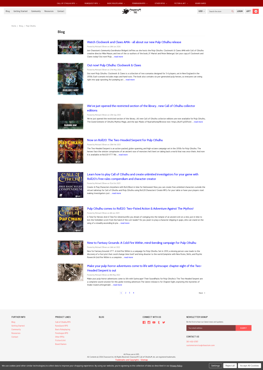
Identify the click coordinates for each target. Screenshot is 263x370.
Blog (8, 11)
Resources (49, 11)
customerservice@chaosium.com (200, 345)
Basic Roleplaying (115, 3)
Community (36, 11)
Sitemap (144, 360)
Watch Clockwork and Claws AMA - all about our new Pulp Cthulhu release (134, 42)
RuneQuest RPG (91, 3)
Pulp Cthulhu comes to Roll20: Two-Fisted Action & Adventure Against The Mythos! (140, 208)
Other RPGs (160, 3)
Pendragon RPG (139, 3)
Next (201, 293)
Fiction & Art (180, 3)
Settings (215, 365)
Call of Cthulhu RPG (66, 3)
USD (201, 11)
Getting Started (20, 11)
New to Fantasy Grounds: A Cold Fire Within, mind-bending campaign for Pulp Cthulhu (141, 243)
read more (118, 56)
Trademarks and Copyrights (127, 360)
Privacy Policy (176, 365)
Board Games (200, 3)
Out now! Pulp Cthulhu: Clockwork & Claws (114, 65)
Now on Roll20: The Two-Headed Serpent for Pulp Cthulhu (125, 140)
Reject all (230, 365)
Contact (60, 11)
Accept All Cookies (249, 365)
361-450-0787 (192, 341)
